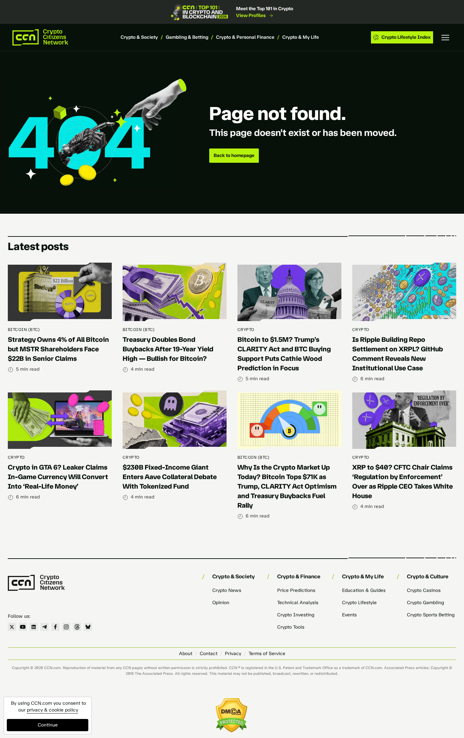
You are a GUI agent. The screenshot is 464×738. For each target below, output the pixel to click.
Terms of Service (267, 653)
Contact (208, 653)
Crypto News (226, 590)
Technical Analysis (297, 602)
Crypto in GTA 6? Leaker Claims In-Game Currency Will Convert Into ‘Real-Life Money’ (58, 476)
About (185, 653)
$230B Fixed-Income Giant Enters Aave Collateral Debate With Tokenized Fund (170, 476)
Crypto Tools (290, 627)
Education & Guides (364, 590)
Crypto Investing (295, 615)
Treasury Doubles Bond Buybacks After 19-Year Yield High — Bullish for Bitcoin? (168, 349)
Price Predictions (296, 590)
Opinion (220, 602)
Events (349, 615)
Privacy (233, 653)
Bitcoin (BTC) (24, 329)
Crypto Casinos (424, 590)
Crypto (245, 329)
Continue (48, 725)
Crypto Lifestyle (359, 602)
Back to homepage (234, 155)
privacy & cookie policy (52, 710)
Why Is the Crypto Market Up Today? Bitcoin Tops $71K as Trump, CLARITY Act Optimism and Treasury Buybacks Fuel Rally (287, 486)
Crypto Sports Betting (430, 615)
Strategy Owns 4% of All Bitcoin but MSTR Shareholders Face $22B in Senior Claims (58, 349)
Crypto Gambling (425, 602)
